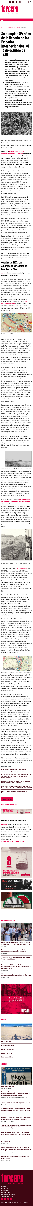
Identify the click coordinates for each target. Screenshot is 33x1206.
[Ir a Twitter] (13, 2)
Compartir (8, 799)
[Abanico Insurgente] (16, 904)
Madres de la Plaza (7, 1057)
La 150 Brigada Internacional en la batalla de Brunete (14, 792)
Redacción (4, 27)
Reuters (4, 824)
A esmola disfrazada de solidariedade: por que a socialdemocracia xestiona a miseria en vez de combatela (16, 1110)
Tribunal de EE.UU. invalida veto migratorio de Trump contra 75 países (15, 958)
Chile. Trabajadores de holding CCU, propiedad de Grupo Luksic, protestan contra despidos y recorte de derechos (15, 1134)
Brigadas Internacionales (9, 804)
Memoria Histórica (14, 28)
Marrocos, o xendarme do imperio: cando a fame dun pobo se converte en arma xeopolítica (16, 1118)
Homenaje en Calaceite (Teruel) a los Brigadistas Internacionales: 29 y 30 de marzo (15, 781)
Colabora (4, 1188)
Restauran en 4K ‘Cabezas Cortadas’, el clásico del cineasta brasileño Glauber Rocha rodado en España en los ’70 (16, 966)
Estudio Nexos (24, 1202)
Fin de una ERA (6, 1141)
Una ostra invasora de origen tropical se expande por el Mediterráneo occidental (13, 950)
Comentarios (6, 1192)
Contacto (4, 1186)
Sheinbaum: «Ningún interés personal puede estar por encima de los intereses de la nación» (16, 974)
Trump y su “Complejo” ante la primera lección (15, 1102)
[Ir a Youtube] (16, 2)
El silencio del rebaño (8, 1045)
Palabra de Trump (6, 1053)
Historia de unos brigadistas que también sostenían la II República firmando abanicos (14, 770)
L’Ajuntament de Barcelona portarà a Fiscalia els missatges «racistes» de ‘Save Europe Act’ (15, 943)
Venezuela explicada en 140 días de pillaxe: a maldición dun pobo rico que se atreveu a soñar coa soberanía (16, 1149)
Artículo (4, 273)
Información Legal (8, 1194)
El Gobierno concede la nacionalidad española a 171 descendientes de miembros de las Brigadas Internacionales (16, 776)
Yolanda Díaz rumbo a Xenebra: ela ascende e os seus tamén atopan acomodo (16, 1126)
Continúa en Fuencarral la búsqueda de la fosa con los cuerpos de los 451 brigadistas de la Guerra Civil (16, 786)
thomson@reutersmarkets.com (12, 841)
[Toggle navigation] (2, 20)
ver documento (22, 569)
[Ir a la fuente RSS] (20, 2)
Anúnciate (5, 1190)
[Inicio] (9, 9)
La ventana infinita (7, 1041)
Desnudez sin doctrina (8, 1086)
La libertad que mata (8, 1049)
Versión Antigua (7, 1196)
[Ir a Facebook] (10, 2)
